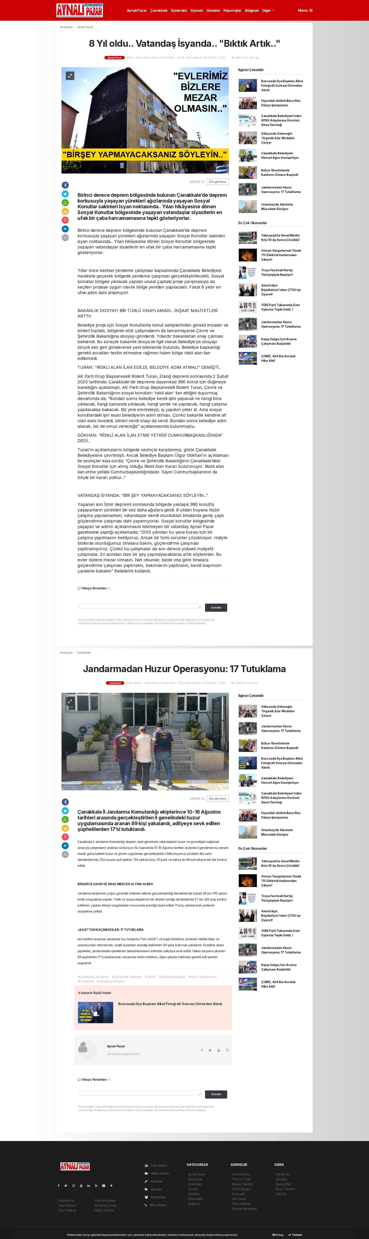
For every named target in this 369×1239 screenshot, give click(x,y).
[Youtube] (83, 1185)
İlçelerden (179, 10)
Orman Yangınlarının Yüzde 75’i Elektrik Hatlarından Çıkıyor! (281, 255)
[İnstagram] (75, 1185)
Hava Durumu (241, 1174)
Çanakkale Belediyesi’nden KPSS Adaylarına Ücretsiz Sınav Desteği (281, 120)
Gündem (213, 10)
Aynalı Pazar (137, 10)
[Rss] (98, 1185)
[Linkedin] (90, 1185)
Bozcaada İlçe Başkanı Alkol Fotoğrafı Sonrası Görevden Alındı (282, 85)
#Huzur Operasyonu (203, 977)
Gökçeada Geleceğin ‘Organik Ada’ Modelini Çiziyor (277, 138)
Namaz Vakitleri (242, 1184)
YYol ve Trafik (241, 1179)
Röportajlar (232, 10)
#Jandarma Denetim (110, 981)
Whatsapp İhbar (105, 1205)
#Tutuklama (86, 981)
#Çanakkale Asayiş (172, 977)
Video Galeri (159, 1173)
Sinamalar (238, 1194)
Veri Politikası (67, 1210)
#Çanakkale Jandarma (93, 977)
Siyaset (196, 10)
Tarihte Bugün (241, 1189)
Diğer (267, 10)
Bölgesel (252, 10)
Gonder (216, 607)
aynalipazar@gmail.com (123, 1054)
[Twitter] (67, 1185)
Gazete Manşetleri (244, 1208)
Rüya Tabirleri (285, 1189)
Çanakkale (158, 10)
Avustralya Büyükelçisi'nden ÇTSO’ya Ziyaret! (281, 289)
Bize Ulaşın (157, 1205)
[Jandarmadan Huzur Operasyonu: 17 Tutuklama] (145, 741)
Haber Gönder (104, 1210)
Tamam (296, 1234)
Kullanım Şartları (105, 1200)
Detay (279, 1234)
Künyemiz (157, 1197)
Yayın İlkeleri (67, 1205)
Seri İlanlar (239, 1199)
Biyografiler (283, 1184)
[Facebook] (60, 1185)
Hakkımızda (66, 1200)
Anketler (281, 1179)
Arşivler (156, 1189)
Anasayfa (66, 27)
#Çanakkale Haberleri (127, 977)
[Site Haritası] (105, 1185)
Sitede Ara (283, 1174)
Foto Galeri (158, 1165)
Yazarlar (156, 1181)
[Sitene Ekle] (113, 1185)
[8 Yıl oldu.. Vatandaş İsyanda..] (145, 120)
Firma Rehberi (241, 1203)
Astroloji (281, 1194)
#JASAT (150, 977)
